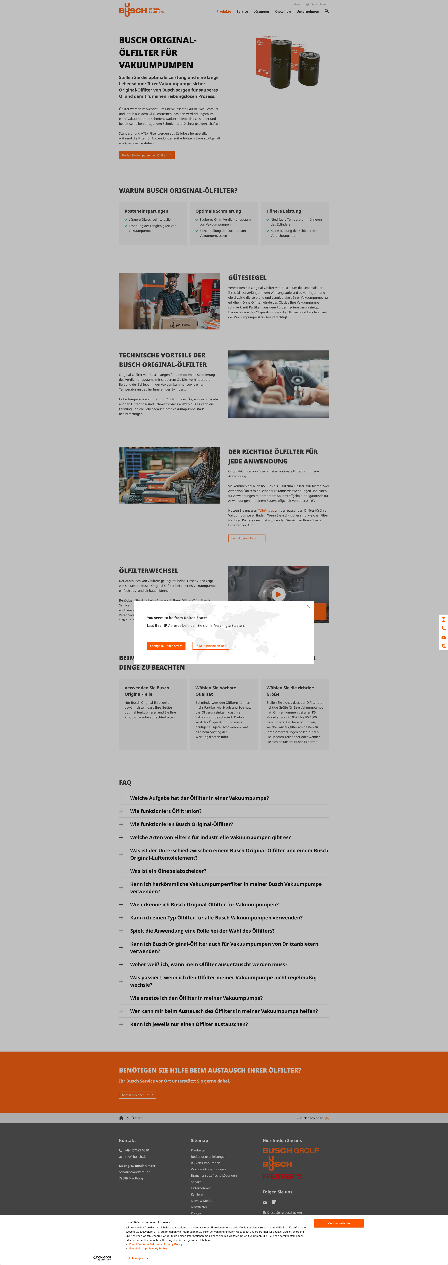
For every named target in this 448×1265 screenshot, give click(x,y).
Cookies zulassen (339, 1223)
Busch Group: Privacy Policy (148, 1248)
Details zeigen (134, 1258)
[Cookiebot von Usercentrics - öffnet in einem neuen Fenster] (102, 1258)
